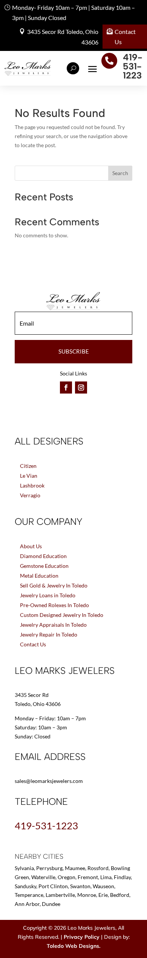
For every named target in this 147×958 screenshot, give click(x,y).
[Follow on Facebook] (66, 387)
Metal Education (39, 575)
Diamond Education (43, 556)
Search (120, 173)
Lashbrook (32, 485)
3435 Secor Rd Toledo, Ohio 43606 (62, 36)
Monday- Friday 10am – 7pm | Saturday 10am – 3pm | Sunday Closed (73, 12)
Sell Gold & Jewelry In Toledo (53, 585)
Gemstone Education (44, 566)
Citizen (28, 466)
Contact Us (125, 36)
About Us (31, 546)
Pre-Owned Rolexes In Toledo (54, 605)
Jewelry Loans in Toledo (47, 595)
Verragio (30, 495)
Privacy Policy (82, 936)
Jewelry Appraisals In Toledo (53, 624)
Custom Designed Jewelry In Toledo (61, 615)
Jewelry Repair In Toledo (48, 634)
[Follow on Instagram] (81, 387)
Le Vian (28, 475)
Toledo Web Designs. (73, 946)
